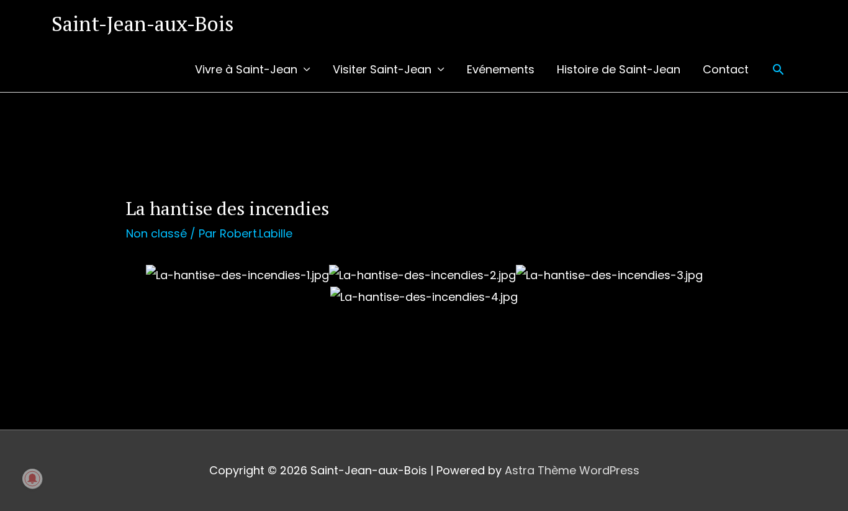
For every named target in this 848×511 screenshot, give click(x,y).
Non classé (156, 233)
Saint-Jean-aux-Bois (143, 23)
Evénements (501, 69)
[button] (778, 69)
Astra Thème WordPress (572, 470)
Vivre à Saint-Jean (246, 69)
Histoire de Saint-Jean (618, 69)
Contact (726, 69)
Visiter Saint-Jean (382, 69)
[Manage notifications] (32, 479)
